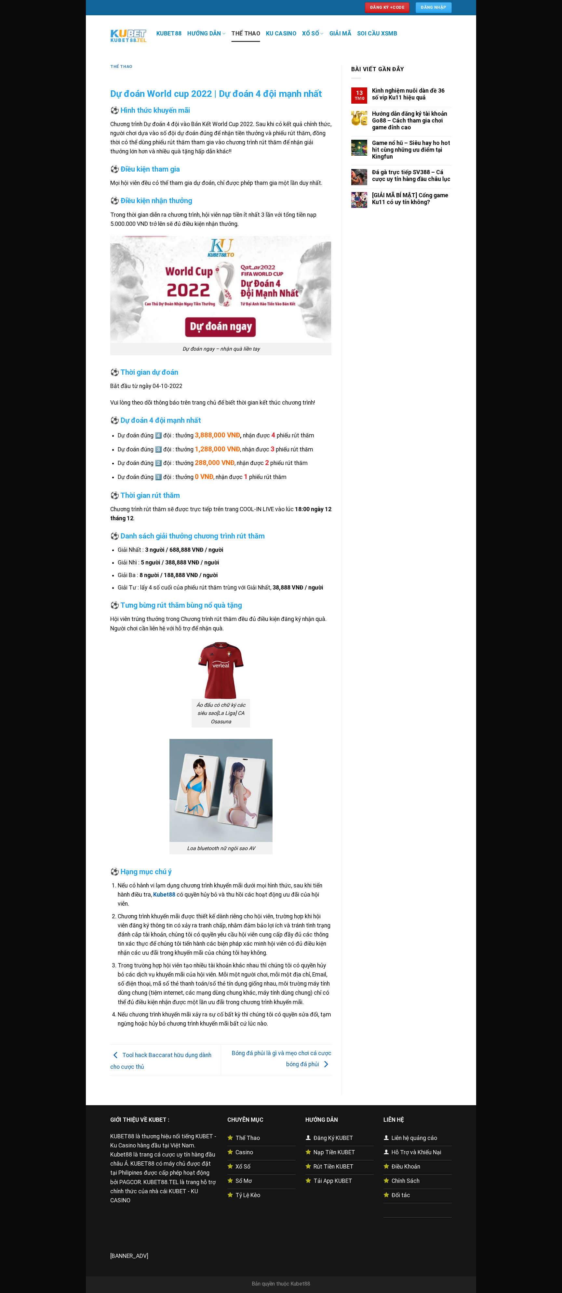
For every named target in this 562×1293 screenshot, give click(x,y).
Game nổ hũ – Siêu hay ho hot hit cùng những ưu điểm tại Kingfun (411, 150)
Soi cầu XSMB (377, 33)
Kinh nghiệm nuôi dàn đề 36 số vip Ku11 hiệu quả (408, 94)
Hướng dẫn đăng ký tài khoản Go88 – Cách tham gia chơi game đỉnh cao (409, 120)
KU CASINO (281, 33)
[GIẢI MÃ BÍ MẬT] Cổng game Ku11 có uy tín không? (410, 198)
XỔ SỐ (310, 33)
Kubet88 (300, 1284)
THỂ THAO (245, 33)
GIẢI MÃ (340, 33)
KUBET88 (168, 33)
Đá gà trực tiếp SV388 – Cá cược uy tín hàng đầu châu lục (411, 175)
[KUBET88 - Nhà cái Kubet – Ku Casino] (128, 35)
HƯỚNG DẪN (204, 33)
